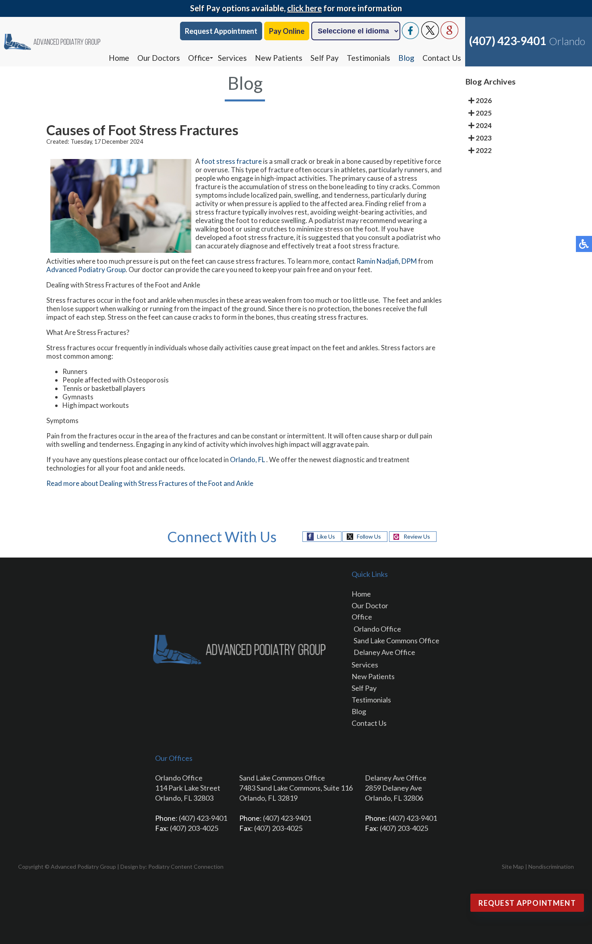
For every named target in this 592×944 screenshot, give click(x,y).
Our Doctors (158, 57)
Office (199, 57)
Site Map (513, 866)
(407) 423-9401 (507, 41)
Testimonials (368, 57)
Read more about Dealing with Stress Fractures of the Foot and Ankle (149, 483)
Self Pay (324, 57)
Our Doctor (370, 605)
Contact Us (441, 57)
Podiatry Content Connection (186, 866)
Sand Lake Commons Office (396, 640)
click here (304, 8)
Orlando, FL (247, 459)
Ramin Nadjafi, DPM (386, 261)
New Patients (278, 57)
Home (119, 57)
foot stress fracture (232, 161)
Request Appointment (221, 31)
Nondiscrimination (551, 866)
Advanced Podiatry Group (86, 269)
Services (232, 57)
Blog (406, 57)
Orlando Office (377, 628)
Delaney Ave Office (384, 652)
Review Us (417, 536)
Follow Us (369, 536)
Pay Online (286, 31)
